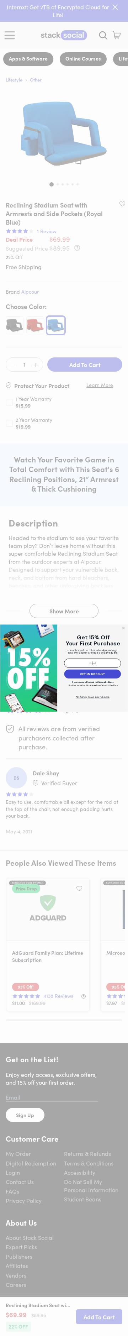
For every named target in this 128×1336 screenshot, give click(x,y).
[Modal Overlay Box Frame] (64, 668)
